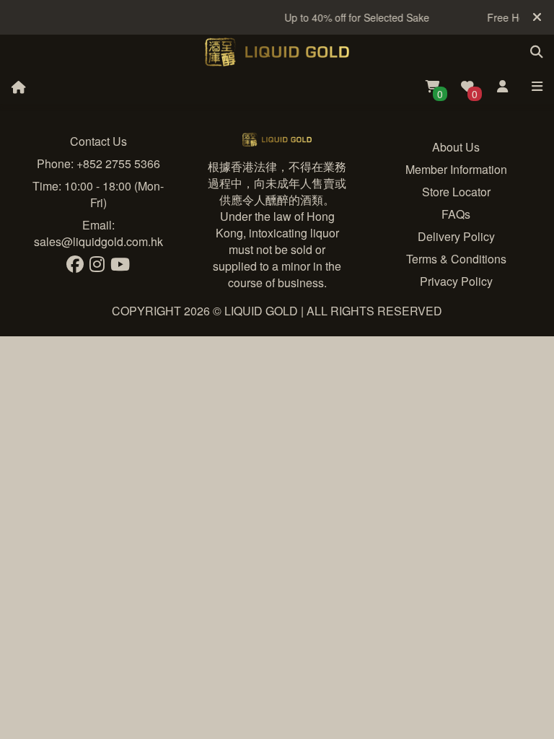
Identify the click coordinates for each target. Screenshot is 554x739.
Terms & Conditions (456, 258)
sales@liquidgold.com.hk (98, 241)
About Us (456, 147)
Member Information (456, 169)
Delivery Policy (456, 236)
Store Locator (456, 191)
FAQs (455, 214)
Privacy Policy (456, 281)
